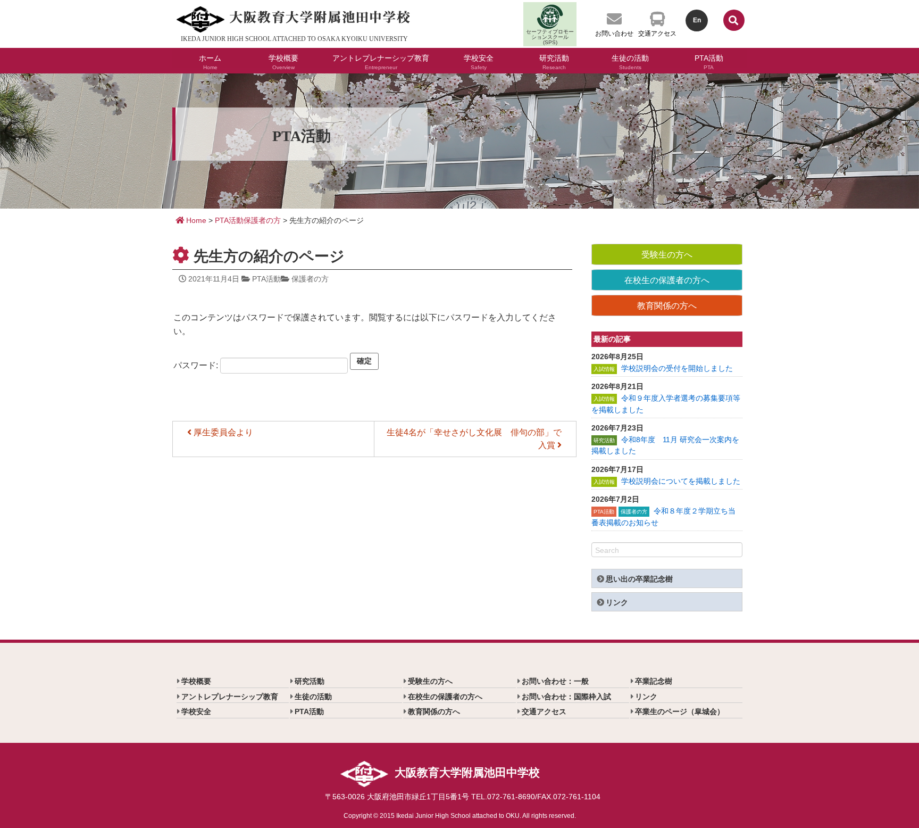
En (697, 20)
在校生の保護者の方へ (666, 280)
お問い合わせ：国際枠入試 (566, 696)
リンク (617, 602)
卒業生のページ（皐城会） (679, 711)
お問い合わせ (614, 33)
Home (195, 220)
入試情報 (604, 369)
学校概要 (283, 61)
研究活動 (554, 61)
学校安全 (479, 61)
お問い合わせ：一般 (555, 681)
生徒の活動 (630, 61)
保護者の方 (262, 220)
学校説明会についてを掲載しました (680, 481)
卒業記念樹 (653, 681)
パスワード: (196, 364)
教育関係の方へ (667, 305)
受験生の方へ (666, 254)
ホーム (210, 61)
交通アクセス (657, 33)
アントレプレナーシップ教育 (380, 61)
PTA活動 (709, 61)
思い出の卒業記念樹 (639, 579)
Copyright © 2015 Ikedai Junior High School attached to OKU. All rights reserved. (460, 816)
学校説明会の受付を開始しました (677, 368)
